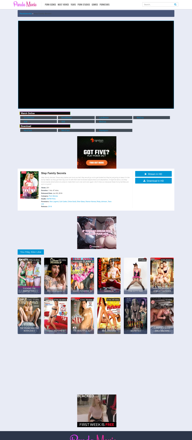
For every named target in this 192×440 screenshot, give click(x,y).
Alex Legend (54, 201)
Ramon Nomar (91, 201)
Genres (95, 4)
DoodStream (28, 117)
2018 (50, 206)
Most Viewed (63, 4)
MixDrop (140, 117)
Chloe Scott (72, 201)
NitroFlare (27, 130)
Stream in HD (155, 174)
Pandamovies (26, 13)
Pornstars (104, 4)
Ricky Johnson (102, 201)
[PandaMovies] (25, 4)
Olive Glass (81, 201)
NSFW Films (51, 199)
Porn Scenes (50, 4)
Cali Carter (63, 201)
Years (73, 4)
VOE (25, 121)
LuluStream (104, 117)
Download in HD (155, 180)
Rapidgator (103, 130)
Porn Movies (53, 196)
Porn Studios (84, 4)
